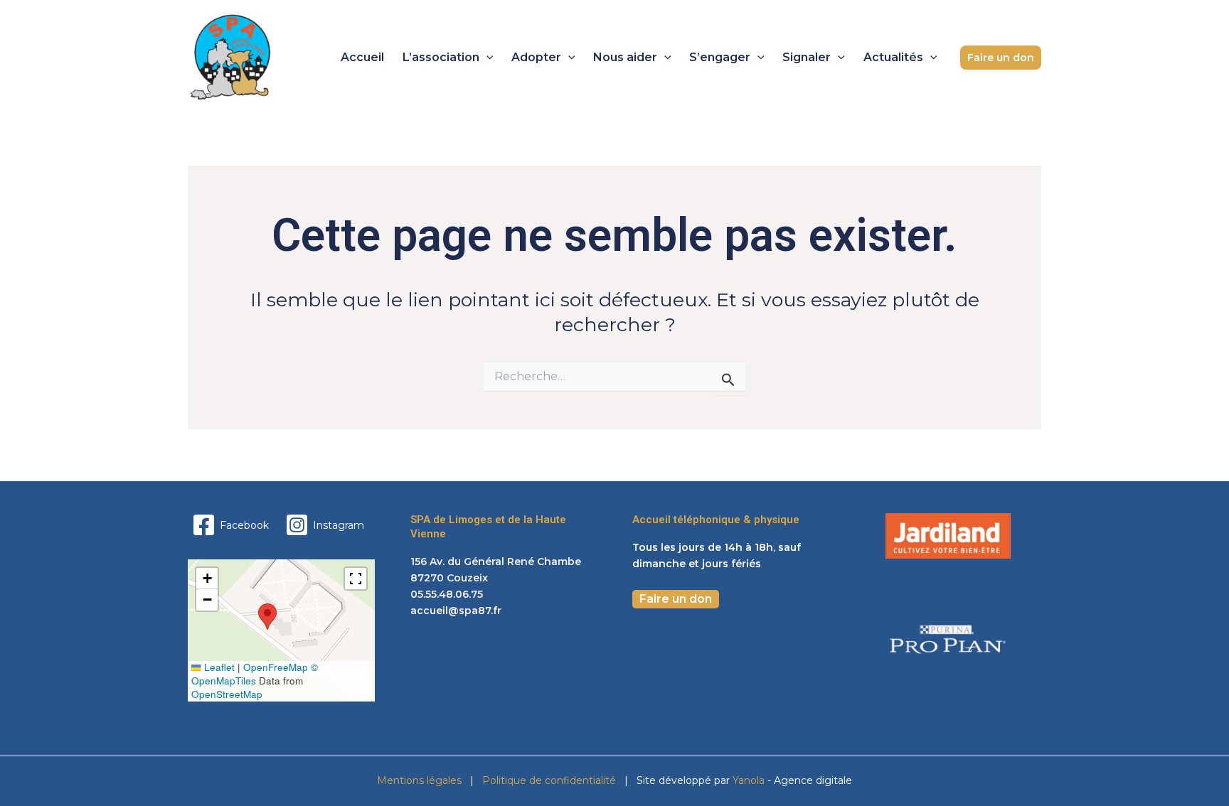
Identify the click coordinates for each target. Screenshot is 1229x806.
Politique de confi (524, 780)
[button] (486, 57)
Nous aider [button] (625, 57)
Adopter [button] (536, 57)
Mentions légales (419, 780)
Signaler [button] (806, 57)
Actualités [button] (893, 57)
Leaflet (218, 667)
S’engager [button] (719, 57)
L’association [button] (441, 57)
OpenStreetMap (226, 694)
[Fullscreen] (355, 578)
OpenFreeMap (275, 667)
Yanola (750, 780)
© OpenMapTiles (254, 673)
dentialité (593, 780)
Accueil (362, 57)
